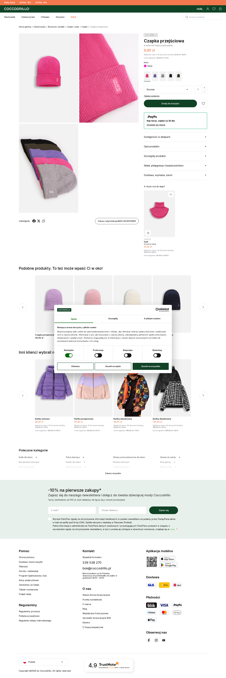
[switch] (98, 355)
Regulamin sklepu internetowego (35, 620)
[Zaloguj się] (207, 8)
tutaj (172, 529)
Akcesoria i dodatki (56, 27)
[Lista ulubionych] (214, 8)
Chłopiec (45, 17)
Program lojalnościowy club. (33, 575)
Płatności (23, 566)
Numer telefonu (110, 510)
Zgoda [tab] (74, 319)
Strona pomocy (26, 557)
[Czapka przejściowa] (54, 304)
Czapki (84, 27)
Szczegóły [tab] (113, 318)
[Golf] (159, 213)
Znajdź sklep (25, 594)
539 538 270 (92, 562)
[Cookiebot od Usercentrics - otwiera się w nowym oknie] (157, 310)
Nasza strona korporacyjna (96, 595)
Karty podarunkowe (29, 580)
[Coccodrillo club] (200, 8)
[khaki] (178, 76)
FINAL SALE (9, 2)
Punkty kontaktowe (92, 599)
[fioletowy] (155, 76)
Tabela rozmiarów (151, 96)
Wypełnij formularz (92, 557)
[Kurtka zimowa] (54, 388)
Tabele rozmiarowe (28, 589)
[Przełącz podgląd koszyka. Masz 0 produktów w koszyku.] (220, 8)
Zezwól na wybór (113, 366)
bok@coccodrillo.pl (97, 568)
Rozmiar (151, 89)
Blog (85, 608)
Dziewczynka (28, 17)
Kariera (86, 622)
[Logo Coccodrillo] (17, 9)
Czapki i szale (73, 27)
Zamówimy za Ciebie (29, 585)
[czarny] (170, 76)
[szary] (163, 76)
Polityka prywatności (29, 616)
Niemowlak (9, 17)
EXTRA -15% (25, 2)
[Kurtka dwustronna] (133, 388)
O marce (87, 604)
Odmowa (75, 366)
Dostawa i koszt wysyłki (30, 562)
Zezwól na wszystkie (150, 366)
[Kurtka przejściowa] (93, 388)
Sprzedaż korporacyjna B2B (97, 618)
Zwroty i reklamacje (28, 571)
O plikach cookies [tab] (152, 318)
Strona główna (25, 27)
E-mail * (55, 510)
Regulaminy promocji (29, 611)
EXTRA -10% (41, 2)
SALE (73, 17)
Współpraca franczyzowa (95, 613)
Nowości (60, 17)
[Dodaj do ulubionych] (203, 103)
